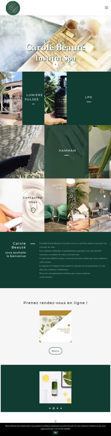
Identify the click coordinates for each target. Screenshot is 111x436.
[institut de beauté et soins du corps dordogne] (55, 387)
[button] (50, 408)
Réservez (55, 351)
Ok (55, 433)
